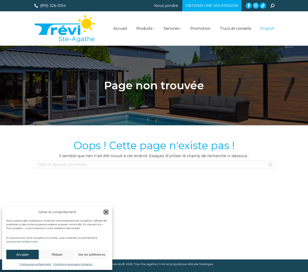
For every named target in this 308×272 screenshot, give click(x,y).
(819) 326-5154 (53, 5)
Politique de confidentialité (35, 264)
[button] (106, 212)
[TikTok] (263, 6)
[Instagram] (256, 6)
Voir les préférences (91, 254)
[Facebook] (249, 6)
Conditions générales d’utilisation (73, 264)
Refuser (57, 254)
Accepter (22, 254)
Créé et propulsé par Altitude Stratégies (186, 264)
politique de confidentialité (22, 241)
